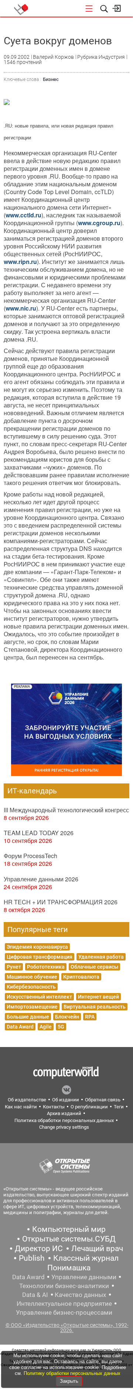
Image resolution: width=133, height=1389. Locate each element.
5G (61, 1027)
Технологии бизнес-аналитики (64, 1286)
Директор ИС (39, 1248)
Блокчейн (67, 1017)
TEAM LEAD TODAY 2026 (39, 833)
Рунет (14, 967)
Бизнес (51, 79)
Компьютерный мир (69, 1229)
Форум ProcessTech (30, 855)
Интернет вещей (98, 997)
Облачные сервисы (94, 967)
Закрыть (69, 1381)
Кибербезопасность (31, 987)
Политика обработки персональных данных (64, 1120)
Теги (119, 1106)
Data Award (20, 1027)
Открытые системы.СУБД (69, 1238)
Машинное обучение (32, 977)
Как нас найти (21, 1106)
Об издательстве (27, 1099)
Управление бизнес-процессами (64, 1312)
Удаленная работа (101, 957)
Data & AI (35, 1294)
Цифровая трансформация (39, 957)
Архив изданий (64, 1113)
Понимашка (69, 1267)
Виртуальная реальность (95, 1007)
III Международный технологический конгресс (66, 810)
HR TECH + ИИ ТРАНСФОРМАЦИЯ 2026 (60, 902)
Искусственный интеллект (39, 997)
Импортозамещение (32, 1007)
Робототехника (46, 967)
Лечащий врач (97, 1248)
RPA (90, 1017)
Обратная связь (102, 1099)
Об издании (65, 1099)
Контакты (54, 1106)
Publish (32, 1258)
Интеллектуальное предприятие (64, 1303)
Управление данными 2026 (41, 879)
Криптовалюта (81, 977)
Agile (46, 1027)
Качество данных (80, 1294)
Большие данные (28, 1017)
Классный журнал (86, 1258)
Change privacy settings (64, 1127)
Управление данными (83, 1277)
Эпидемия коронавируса (37, 947)
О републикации (89, 1106)
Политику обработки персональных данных (72, 1373)
